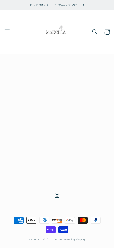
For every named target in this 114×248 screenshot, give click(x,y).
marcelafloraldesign (49, 239)
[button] (7, 32)
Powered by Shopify (73, 239)
